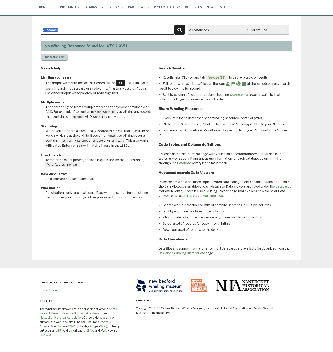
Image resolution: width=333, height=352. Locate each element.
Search (225, 7)
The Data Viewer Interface (203, 196)
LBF (58, 330)
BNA (91, 330)
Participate (137, 7)
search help (53, 56)
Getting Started (65, 7)
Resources (193, 7)
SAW (103, 326)
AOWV (104, 321)
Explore (114, 7)
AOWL (44, 326)
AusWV (45, 335)
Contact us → (48, 290)
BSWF (72, 326)
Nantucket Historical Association (61, 317)
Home (43, 7)
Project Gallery (167, 7)
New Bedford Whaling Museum (83, 313)
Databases (92, 7)
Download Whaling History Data (182, 253)
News (211, 7)
